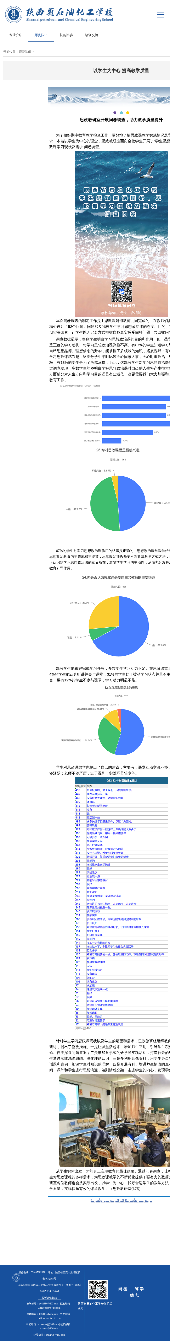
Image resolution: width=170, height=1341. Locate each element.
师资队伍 (41, 35)
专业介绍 (15, 35)
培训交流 (91, 35)
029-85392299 (38, 1272)
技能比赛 (66, 35)
